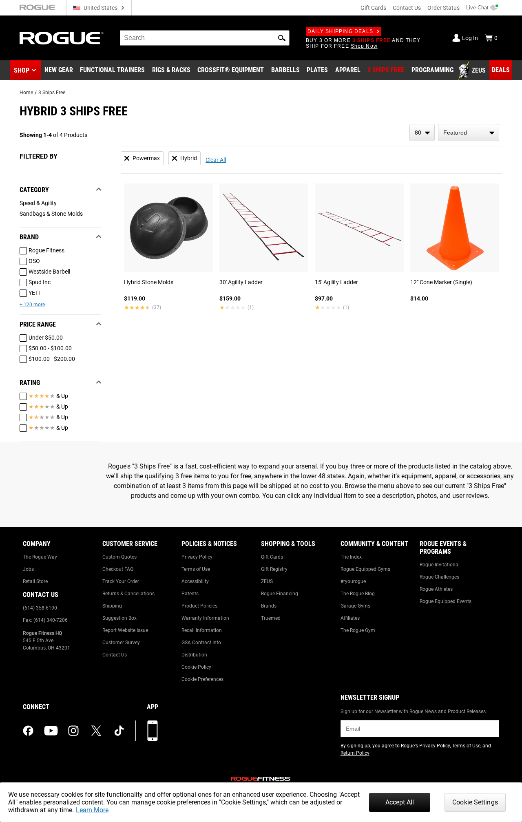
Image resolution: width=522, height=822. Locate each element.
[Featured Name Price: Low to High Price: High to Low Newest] (468, 132)
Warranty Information (205, 618)
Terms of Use (195, 569)
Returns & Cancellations (128, 594)
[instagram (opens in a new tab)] (73, 730)
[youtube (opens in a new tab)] (51, 730)
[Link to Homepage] (62, 38)
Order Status (443, 7)
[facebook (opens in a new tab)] (28, 730)
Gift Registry (274, 569)
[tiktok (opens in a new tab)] (119, 730)
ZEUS (267, 581)
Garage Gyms (355, 606)
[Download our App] (152, 730)
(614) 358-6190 (40, 608)
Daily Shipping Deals (340, 31)
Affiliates (350, 618)
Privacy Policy (196, 557)
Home (26, 92)
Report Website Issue (125, 630)
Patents (190, 594)
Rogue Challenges (439, 577)
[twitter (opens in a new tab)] (96, 730)
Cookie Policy (196, 667)
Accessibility (195, 581)
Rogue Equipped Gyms (365, 569)
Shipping (112, 606)
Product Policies (199, 606)
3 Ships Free (51, 92)
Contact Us (407, 7)
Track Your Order (120, 581)
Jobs (28, 569)
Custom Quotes (119, 557)
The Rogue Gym (358, 630)
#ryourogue (353, 581)
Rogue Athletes (436, 589)
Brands (268, 606)
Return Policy (355, 753)
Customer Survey (121, 642)
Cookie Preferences (202, 679)
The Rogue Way (40, 557)
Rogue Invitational (440, 565)
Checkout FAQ (117, 569)
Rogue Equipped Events (445, 601)
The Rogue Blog (358, 594)
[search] (205, 38)
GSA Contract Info (201, 642)
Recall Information (201, 630)
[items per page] (422, 132)
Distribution (194, 655)
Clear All (216, 160)
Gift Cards (373, 7)
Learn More (92, 810)
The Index (351, 557)
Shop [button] (21, 70)
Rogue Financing (279, 594)
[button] (282, 38)
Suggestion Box (119, 618)
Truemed (271, 618)
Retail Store (35, 581)
